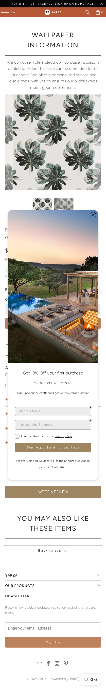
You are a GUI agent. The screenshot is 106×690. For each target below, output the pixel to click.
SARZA (43, 679)
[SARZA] (53, 12)
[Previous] (9, 142)
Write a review (53, 491)
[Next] (97, 142)
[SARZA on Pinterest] (66, 664)
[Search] (87, 12)
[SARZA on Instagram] (57, 664)
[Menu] (2, 12)
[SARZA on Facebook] (48, 664)
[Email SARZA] (39, 664)
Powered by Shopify (64, 679)
